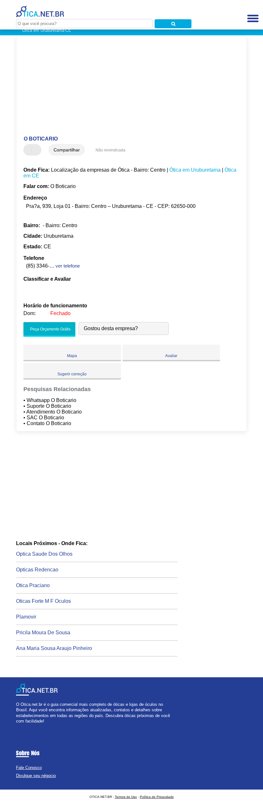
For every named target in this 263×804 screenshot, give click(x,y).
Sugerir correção (72, 374)
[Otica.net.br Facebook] (17, 726)
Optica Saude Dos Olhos (44, 554)
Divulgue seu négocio (36, 775)
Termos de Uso (126, 797)
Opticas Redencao (37, 569)
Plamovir (26, 617)
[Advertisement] (126, 87)
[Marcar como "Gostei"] (29, 149)
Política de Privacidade (157, 797)
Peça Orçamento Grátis (50, 329)
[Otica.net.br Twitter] (20, 726)
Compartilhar (67, 149)
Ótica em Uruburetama (195, 170)
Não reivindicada (110, 150)
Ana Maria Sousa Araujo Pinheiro (54, 648)
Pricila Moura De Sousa (43, 632)
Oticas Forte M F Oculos (43, 601)
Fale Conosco (29, 767)
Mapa (72, 356)
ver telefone (67, 266)
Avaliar (171, 356)
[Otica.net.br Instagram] (23, 726)
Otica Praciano (33, 585)
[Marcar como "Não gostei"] (37, 149)
